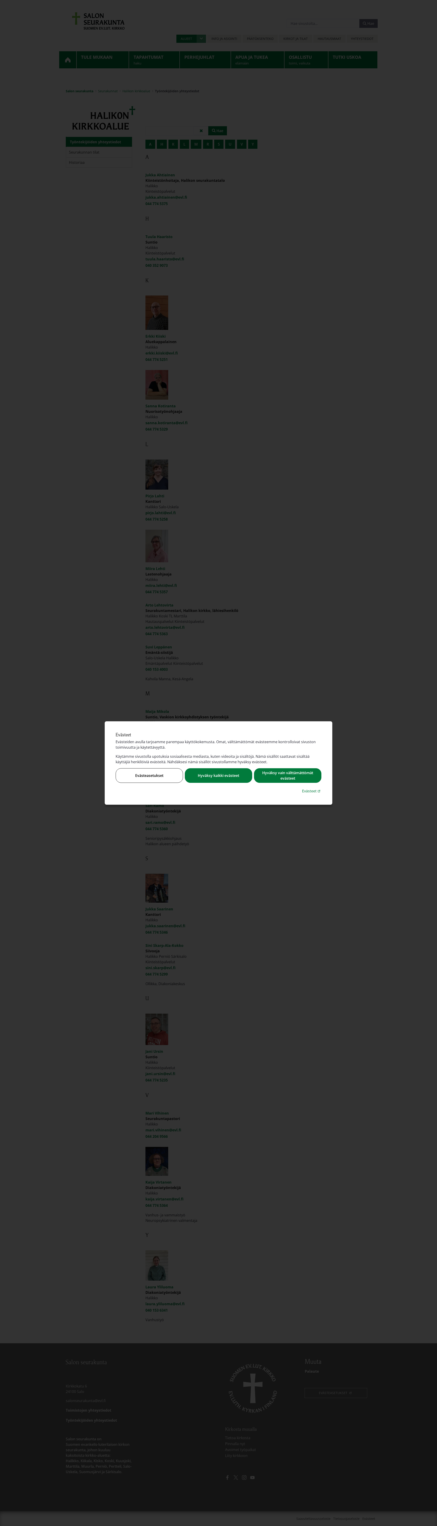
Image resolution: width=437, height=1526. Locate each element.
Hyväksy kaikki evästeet (218, 775)
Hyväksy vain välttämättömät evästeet (287, 775)
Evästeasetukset (149, 775)
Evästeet (311, 791)
